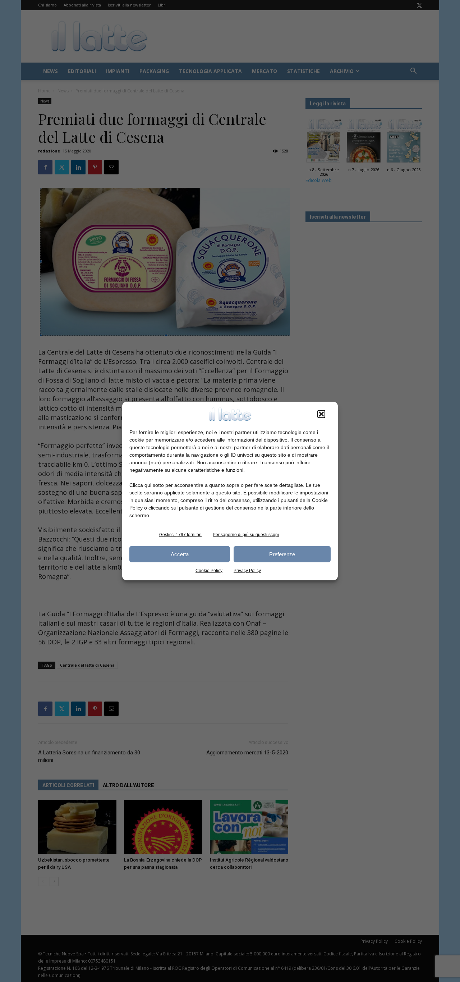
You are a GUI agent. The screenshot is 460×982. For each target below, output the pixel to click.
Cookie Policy (209, 570)
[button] (321, 414)
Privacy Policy (247, 570)
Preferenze (282, 554)
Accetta (180, 554)
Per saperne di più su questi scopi (246, 534)
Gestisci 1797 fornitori (180, 534)
